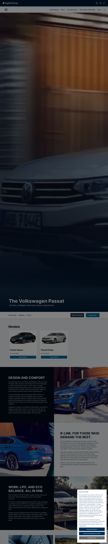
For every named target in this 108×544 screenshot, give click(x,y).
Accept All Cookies (92, 529)
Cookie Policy (82, 526)
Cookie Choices (92, 537)
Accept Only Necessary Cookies (91, 533)
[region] (92, 516)
